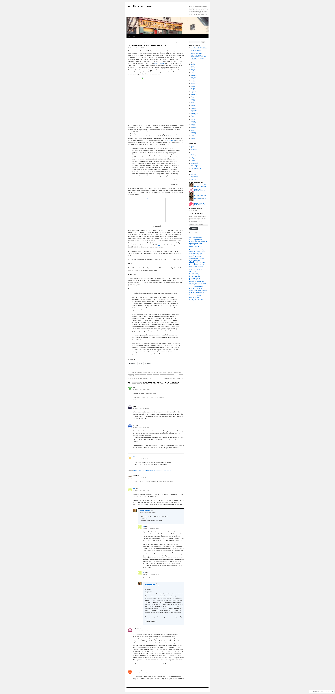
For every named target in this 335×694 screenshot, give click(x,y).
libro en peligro (194, 155)
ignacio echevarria (198, 269)
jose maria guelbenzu (193, 275)
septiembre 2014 (194, 75)
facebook (203, 268)
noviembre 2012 (194, 110)
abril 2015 (193, 64)
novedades (193, 160)
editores (192, 147)
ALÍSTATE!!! (194, 228)
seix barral (192, 297)
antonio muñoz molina (195, 246)
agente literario (199, 237)
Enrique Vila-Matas (193, 266)
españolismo (136, 374)
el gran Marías (171, 140)
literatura (195, 281)
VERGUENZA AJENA (196, 168)
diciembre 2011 (194, 127)
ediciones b (192, 258)
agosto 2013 (193, 96)
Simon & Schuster (194, 165)
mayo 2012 (193, 119)
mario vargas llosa (200, 285)
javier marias (143, 374)
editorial (192, 260)
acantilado (193, 237)
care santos (192, 252)
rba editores (194, 295)
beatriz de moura (198, 250)
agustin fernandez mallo (195, 239)
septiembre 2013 (194, 94)
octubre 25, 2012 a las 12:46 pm (140, 673)
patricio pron (198, 288)
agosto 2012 (193, 114)
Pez (134, 457)
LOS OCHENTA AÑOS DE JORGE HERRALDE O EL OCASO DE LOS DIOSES (198, 58)
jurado (199, 276)
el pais (174, 372)
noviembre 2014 (194, 72)
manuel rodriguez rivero (194, 283)
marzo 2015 (193, 66)
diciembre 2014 (194, 70)
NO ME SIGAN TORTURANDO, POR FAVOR (173, 42)
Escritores (145, 372)
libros (192, 157)
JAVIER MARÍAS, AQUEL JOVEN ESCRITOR (147, 45)
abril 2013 (193, 102)
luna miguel (200, 282)
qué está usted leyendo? (195, 162)
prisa (161, 374)
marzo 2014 (193, 85)
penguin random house (201, 290)
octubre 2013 (193, 92)
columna (170, 372)
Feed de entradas (194, 176)
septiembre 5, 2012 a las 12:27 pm (141, 458)
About (134, 36)
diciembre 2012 (194, 108)
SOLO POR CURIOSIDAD (197, 55)
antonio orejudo (192, 248)
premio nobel (156, 374)
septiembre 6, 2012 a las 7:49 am (141, 490)
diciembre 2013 (194, 89)
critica (200, 255)
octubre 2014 (193, 74)
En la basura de (194, 149)
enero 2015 (193, 69)
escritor (191, 268)
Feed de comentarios (195, 177)
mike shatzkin (193, 158)
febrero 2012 (193, 124)
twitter (191, 301)
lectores (199, 280)
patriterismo (149, 374)
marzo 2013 (193, 103)
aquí (159, 245)
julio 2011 (193, 135)
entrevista (130, 374)
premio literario (200, 292)
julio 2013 (193, 97)
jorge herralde (193, 273)
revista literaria (170, 374)
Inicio (129, 36)
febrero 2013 (193, 105)
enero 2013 (193, 107)
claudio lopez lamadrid (194, 255)
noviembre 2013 (194, 91)
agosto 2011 (193, 133)
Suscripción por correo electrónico (196, 214)
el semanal (178, 372)
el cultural (193, 262)
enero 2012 (193, 125)
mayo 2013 (193, 100)
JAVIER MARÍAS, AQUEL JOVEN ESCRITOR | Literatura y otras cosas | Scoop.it (152, 470)
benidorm (165, 372)
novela (191, 288)
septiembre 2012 (194, 113)
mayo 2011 (193, 138)
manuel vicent (203, 283)
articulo (160, 372)
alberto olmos (194, 241)
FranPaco (196, 203)
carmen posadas (200, 251)
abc (190, 237)
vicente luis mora (197, 301)
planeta (193, 291)
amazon (191, 243)
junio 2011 (193, 136)
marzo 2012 (193, 122)
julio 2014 (193, 78)
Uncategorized (194, 166)
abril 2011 (193, 140)
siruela (197, 297)
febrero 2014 (193, 86)
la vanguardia (193, 280)
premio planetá (192, 294)
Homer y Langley (159, 63)
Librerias (192, 154)
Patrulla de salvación (139, 6)
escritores (196, 268)
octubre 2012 (193, 111)
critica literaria (194, 256)
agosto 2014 (193, 77)
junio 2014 (193, 80)
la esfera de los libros (195, 278)
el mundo (201, 262)
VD (134, 488)
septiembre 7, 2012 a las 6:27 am (151, 574)
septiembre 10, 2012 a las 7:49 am (141, 631)
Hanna (195, 189)
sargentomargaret (150, 47)
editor (197, 258)
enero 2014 (193, 88)
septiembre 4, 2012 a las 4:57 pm (141, 408)
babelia (191, 249)
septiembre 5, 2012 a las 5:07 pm (141, 477)
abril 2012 (193, 121)
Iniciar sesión (193, 174)
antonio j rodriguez (193, 244)
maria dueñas (192, 285)
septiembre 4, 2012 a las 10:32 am (141, 389)
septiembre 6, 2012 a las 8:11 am (148, 512)
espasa (199, 268)
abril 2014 (193, 83)
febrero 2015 (193, 67)
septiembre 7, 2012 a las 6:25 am (151, 528)
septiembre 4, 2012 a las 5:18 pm (141, 427)
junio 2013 (193, 99)
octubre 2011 (193, 130)
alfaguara (156, 372)
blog (203, 250)
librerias (203, 280)
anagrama (198, 242)
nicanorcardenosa (198, 184)
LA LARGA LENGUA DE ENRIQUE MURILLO (139, 42)
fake (191, 152)
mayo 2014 (193, 81)
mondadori (198, 286)
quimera (164, 374)
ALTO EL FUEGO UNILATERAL (198, 47)
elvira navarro (200, 264)
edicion (200, 256)
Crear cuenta (193, 173)
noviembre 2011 (194, 129)
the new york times (194, 299)
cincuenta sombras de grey (195, 253)
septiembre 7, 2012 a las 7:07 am (152, 586)
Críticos (192, 146)
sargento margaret (194, 163)
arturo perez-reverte (201, 248)
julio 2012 (193, 116)
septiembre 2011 (194, 132)
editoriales (198, 260)
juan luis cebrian (193, 276)
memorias (191, 287)
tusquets (201, 299)
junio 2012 (193, 118)
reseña (199, 295)
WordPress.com (194, 179)
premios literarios (200, 294)
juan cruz (200, 275)
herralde (190, 269)
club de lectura (194, 144)
